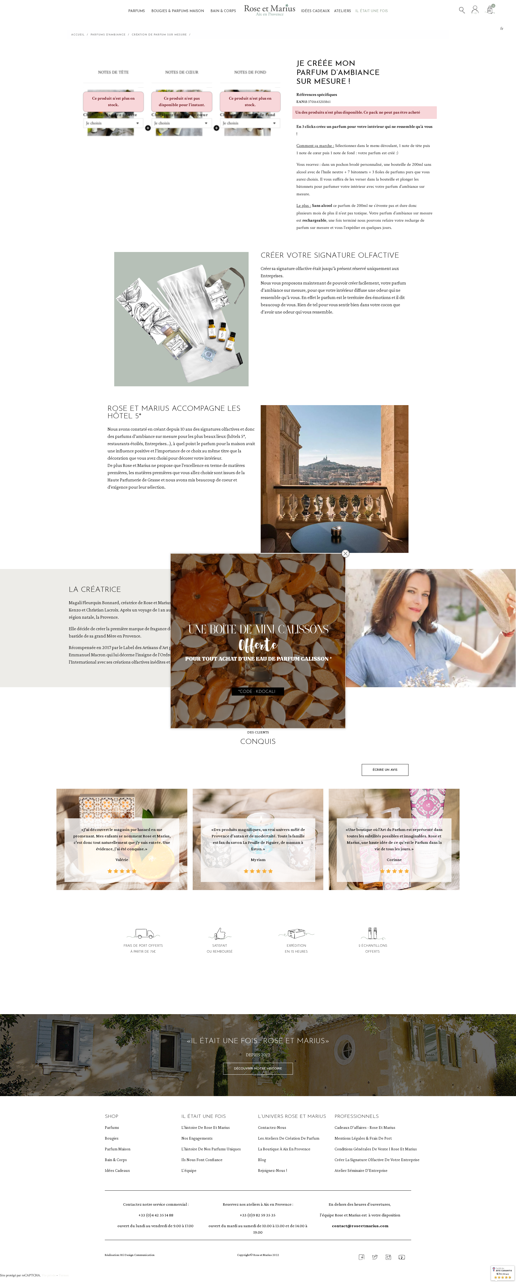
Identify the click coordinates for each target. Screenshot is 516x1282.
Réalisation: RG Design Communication (130, 1255)
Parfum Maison (117, 1149)
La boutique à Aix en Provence (284, 1149)
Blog (262, 1159)
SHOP (111, 1116)
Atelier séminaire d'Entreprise (360, 1170)
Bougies (112, 1138)
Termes (64, 1275)
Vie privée (49, 1275)
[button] (385, 770)
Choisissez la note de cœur (180, 115)
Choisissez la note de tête (110, 115)
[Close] (345, 553)
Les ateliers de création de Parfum (284, 1138)
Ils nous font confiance (202, 1159)
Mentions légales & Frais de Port (360, 1138)
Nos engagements (197, 1138)
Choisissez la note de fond (248, 115)
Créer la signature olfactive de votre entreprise (360, 1159)
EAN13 (302, 101)
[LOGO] (269, 11)
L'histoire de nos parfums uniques (207, 1149)
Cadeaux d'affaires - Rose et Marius (360, 1127)
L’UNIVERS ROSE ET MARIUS (291, 1116)
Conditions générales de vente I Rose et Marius (360, 1149)
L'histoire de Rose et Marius (205, 1127)
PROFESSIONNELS (357, 1116)
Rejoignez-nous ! (272, 1170)
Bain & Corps (116, 1159)
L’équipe (188, 1170)
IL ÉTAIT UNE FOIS (203, 1116)
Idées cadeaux (117, 1170)
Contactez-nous (272, 1127)
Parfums (112, 1127)
